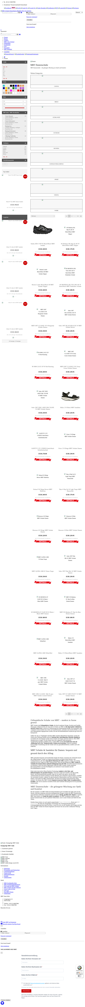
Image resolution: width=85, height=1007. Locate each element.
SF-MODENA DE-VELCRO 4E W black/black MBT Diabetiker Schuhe (70, 285)
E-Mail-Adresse (30, 14)
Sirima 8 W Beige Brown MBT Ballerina (42, 490)
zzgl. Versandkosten (17, 207)
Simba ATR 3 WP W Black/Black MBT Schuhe (43, 244)
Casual (56, 86)
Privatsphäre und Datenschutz (12, 870)
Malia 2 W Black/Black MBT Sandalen (70, 653)
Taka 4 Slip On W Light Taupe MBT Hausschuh (70, 490)
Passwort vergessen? (31, 17)
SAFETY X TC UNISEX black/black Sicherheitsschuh (42, 449)
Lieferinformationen (9, 871)
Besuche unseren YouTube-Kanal (11, 924)
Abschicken (26, 991)
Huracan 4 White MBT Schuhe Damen (70, 530)
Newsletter (7, 47)
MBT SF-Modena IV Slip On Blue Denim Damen (70, 613)
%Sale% (6, 40)
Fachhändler (7, 45)
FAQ (5, 46)
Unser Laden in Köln (9, 889)
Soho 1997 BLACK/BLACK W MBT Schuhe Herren (70, 326)
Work (56, 210)
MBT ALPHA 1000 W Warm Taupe (43, 571)
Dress (56, 101)
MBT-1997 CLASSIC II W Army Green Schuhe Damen (70, 367)
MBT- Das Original (9, 42)
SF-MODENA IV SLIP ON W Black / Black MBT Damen (42, 613)
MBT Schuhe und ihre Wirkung (12, 887)
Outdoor (56, 133)
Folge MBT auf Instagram (9, 922)
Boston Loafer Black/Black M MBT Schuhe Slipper (43, 285)
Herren (6, 39)
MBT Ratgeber (8, 49)
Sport (56, 179)
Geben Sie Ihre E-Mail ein (29, 975)
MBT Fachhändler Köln (10, 883)
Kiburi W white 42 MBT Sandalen (14, 329)
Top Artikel (6, 171)
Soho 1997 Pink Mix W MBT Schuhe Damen (70, 572)
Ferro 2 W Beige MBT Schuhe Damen (70, 448)
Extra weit (56, 117)
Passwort (53, 14)
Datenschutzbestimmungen (37, 983)
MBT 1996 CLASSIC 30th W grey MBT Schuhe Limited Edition (42, 694)
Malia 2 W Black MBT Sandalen (70, 407)
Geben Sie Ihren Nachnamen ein (31, 967)
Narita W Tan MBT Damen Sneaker (14, 201)
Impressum (7, 868)
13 (77, 216)
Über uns (6, 890)
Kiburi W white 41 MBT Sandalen (14, 288)
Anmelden (6, 51)
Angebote (5, 217)
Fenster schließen (5, 1000)
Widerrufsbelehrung (9, 874)
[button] (15, 210)
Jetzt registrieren (30, 27)
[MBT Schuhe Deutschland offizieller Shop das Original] (16, 11)
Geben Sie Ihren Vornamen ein (31, 959)
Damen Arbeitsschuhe (64, 802)
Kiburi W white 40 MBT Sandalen (14, 247)
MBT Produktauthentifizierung (12, 884)
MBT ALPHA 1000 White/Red (42, 653)
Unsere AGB (7, 873)
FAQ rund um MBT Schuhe (11, 886)
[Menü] (82, 966)
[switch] (79, 976)
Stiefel (56, 195)
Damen (6, 37)
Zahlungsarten (7, 877)
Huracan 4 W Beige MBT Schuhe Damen (43, 531)
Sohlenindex (7, 43)
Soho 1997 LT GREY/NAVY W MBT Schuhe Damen (70, 694)
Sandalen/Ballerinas (56, 164)
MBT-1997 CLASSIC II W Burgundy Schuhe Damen (42, 326)
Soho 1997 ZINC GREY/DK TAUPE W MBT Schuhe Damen (42, 408)
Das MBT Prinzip (8, 892)
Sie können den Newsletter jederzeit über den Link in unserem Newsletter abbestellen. (40, 987)
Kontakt (6, 876)
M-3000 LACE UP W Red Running (43, 366)
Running (56, 148)
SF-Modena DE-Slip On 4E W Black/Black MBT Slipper (70, 244)
